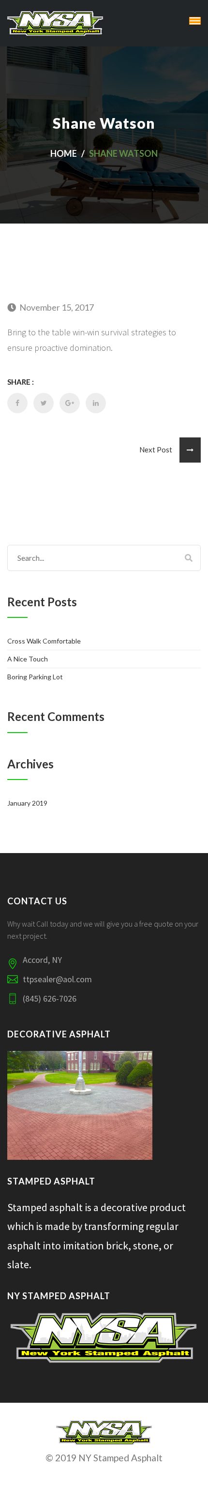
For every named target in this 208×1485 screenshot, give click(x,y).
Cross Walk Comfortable (44, 641)
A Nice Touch (27, 659)
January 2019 (27, 803)
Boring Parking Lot (35, 677)
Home (63, 153)
